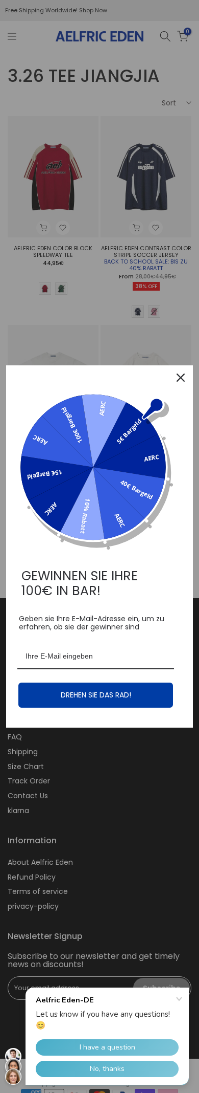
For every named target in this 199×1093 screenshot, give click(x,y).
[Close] (180, 377)
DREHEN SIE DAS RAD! (96, 695)
